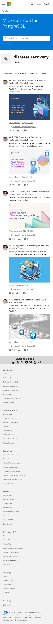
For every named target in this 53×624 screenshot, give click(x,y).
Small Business (7, 524)
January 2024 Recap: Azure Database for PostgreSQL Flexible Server (27, 81)
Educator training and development (14, 475)
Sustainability (7, 605)
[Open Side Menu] (3, 4)
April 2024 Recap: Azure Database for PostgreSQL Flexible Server (25, 138)
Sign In (47, 4)
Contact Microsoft (17, 615)
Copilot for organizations (11, 386)
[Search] (32, 3)
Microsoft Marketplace (10, 556)
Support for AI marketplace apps (13, 548)
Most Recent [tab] (7, 73)
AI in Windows (7, 394)
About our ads (7, 620)
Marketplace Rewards (10, 560)
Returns (5, 426)
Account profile (7, 414)
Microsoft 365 (7, 508)
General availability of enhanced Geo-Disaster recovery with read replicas (29, 192)
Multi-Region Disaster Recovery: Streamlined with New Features (29, 246)
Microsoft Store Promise (10, 439)
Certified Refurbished (9, 435)
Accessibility (7, 601)
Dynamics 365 (7, 503)
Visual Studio (7, 564)
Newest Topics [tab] (20, 73)
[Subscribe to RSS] (35, 361)
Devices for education (10, 459)
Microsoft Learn (8, 544)
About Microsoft (8, 580)
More (42, 73)
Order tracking (7, 431)
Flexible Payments (8, 443)
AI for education (8, 483)
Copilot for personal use (10, 390)
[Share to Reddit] (26, 361)
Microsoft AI (7, 495)
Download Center (8, 418)
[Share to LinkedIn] (13, 361)
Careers (5, 576)
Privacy (28, 615)
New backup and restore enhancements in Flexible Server (27, 301)
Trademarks (17, 617)
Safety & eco (28, 617)
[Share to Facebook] (18, 361)
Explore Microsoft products (11, 398)
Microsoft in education (10, 455)
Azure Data (5, 11)
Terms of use (7, 617)
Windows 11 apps (8, 402)
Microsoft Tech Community (11, 552)
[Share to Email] (39, 361)
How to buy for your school (11, 471)
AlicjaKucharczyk (15, 231)
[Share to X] (22, 361)
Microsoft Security (8, 499)
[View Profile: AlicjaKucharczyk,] (5, 193)
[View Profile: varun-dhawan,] (5, 82)
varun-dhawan (14, 122)
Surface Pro (6, 374)
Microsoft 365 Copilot (10, 520)
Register (39, 4)
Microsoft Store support (10, 422)
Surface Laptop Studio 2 (10, 382)
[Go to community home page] (9, 4)
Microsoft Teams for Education (12, 463)
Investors (6, 593)
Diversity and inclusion (10, 597)
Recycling (38, 617)
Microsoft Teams (8, 516)
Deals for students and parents (12, 479)
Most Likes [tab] (33, 73)
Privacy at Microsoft (9, 589)
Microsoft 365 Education (10, 467)
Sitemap (5, 615)
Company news (7, 584)
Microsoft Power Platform (11, 512)
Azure (5, 536)
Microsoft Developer (9, 540)
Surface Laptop (7, 378)
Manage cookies (38, 615)
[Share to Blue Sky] (30, 361)
